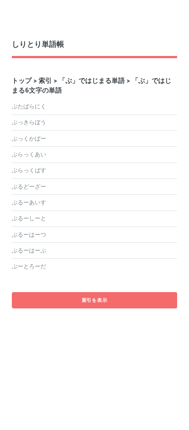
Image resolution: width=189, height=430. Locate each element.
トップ (22, 80)
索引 (45, 80)
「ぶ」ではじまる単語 (92, 80)
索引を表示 (95, 300)
